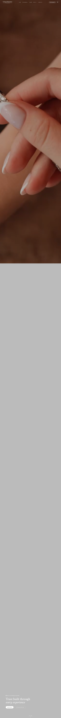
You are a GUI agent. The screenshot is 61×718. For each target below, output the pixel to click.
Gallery (30, 2)
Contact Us (40, 2)
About (34, 2)
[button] (12, 695)
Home (20, 2)
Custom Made (24, 2)
